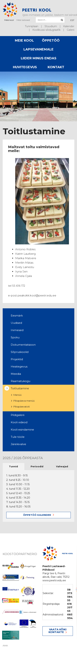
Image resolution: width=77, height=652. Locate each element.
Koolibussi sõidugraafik (46, 29)
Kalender (68, 26)
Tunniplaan (31, 26)
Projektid (17, 359)
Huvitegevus (25, 67)
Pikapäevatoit (21, 406)
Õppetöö (51, 40)
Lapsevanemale (38, 49)
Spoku (15, 337)
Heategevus (19, 366)
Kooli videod (19, 422)
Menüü (17, 394)
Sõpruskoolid (19, 352)
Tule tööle (18, 437)
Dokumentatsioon (23, 344)
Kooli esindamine (22, 429)
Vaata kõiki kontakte (57, 631)
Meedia (16, 373)
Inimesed (17, 330)
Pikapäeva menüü (24, 400)
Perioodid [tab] (37, 466)
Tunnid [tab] (13, 466)
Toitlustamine (20, 388)
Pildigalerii (17, 415)
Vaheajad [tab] (62, 466)
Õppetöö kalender (37, 514)
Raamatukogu (20, 381)
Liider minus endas (38, 58)
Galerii (70, 29)
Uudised (16, 322)
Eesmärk (17, 315)
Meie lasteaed (23, 20)
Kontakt (56, 67)
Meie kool (9, 20)
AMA (5, 646)
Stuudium (51, 26)
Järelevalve (18, 444)
